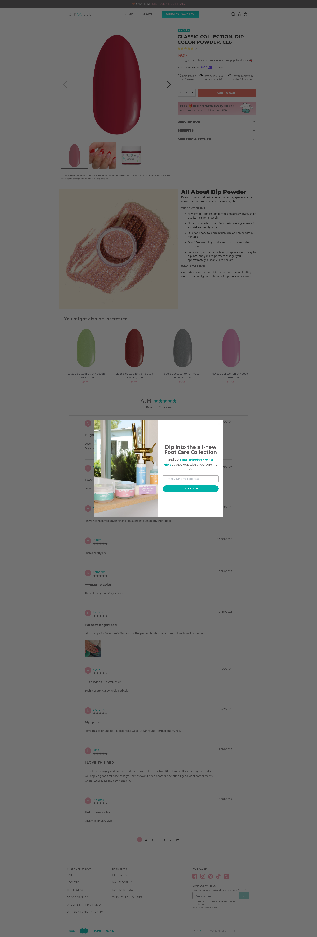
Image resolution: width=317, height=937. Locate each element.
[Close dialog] (219, 424)
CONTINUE (191, 488)
